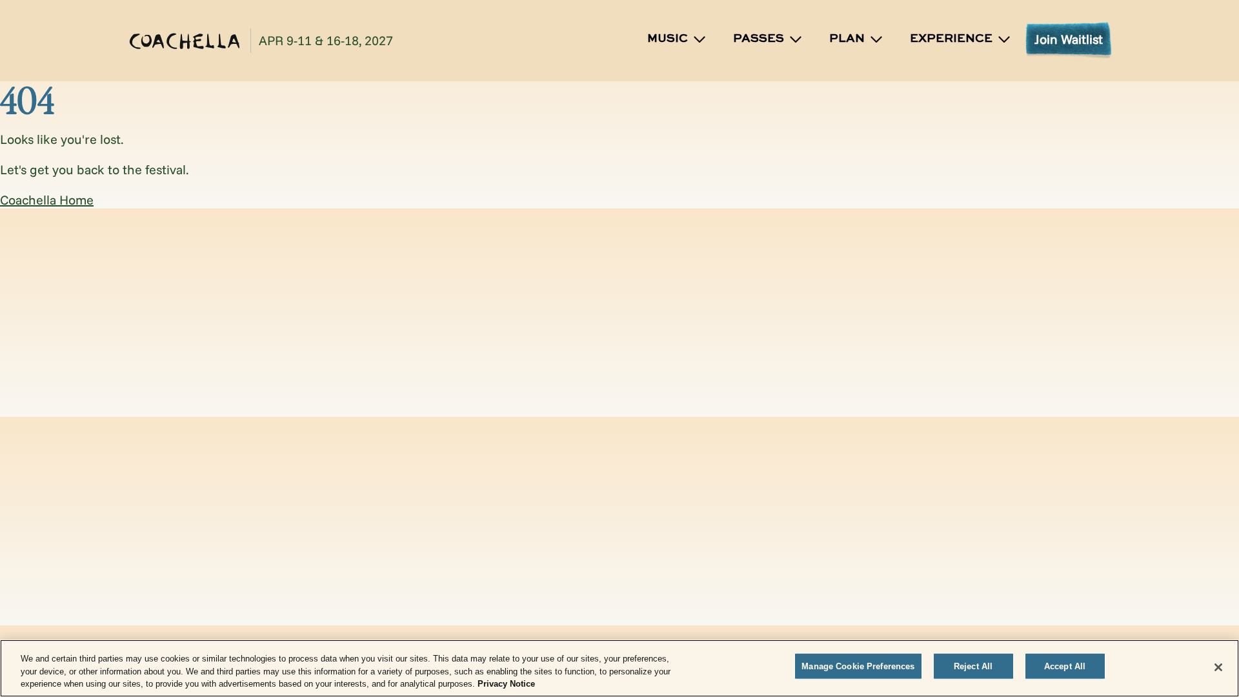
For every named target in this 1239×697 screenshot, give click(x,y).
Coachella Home (47, 200)
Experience (951, 39)
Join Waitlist (1068, 39)
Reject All (973, 666)
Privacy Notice (506, 684)
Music (667, 39)
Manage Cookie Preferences (857, 666)
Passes (758, 39)
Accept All (1064, 666)
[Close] (1218, 667)
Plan (847, 39)
